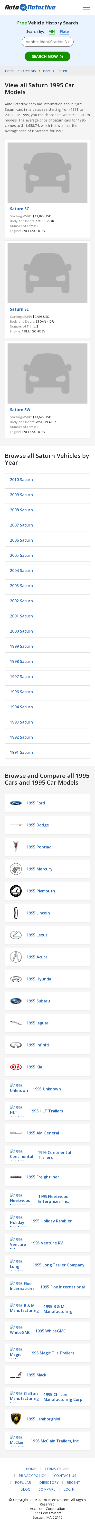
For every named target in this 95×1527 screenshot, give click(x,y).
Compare (46, 1489)
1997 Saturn (21, 676)
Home (31, 1469)
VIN (52, 31)
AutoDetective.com (30, 7)
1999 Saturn (21, 646)
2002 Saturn (21, 601)
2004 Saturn (21, 570)
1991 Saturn (21, 752)
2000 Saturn (21, 631)
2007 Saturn (21, 525)
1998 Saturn (21, 661)
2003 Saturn (21, 585)
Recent (73, 1482)
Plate (64, 31)
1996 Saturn (21, 691)
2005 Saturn (21, 555)
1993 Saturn (21, 722)
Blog (25, 1489)
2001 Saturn (21, 616)
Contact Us (65, 1475)
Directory (48, 1482)
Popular (23, 1482)
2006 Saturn (21, 540)
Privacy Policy (32, 1475)
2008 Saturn (21, 510)
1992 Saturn (21, 737)
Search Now (45, 56)
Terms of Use (57, 1469)
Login (69, 1489)
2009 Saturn (21, 494)
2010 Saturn (21, 479)
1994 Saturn (21, 707)
